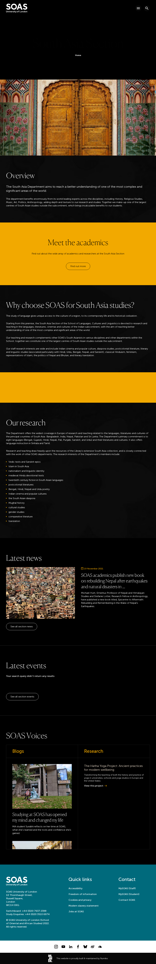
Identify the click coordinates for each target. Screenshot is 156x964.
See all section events (22, 696)
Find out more (78, 266)
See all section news (22, 626)
